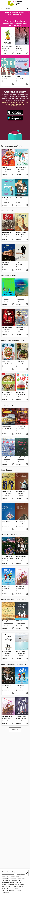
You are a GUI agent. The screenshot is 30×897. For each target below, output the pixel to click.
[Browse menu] (27, 9)
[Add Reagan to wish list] (27, 270)
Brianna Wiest (7, 653)
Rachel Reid (6, 588)
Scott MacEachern (22, 523)
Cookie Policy (6, 892)
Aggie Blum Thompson (8, 558)
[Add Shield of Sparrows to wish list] (27, 564)
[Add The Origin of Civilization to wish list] (27, 529)
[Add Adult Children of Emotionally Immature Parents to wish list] (27, 628)
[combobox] (12, 9)
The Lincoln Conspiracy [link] (7, 262)
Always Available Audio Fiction (12, 535)
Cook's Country (7, 394)
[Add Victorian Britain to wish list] (27, 499)
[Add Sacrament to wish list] (27, 304)
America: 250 (6, 211)
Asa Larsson (20, 48)
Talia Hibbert (6, 200)
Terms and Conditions (8, 874)
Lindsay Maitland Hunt (8, 363)
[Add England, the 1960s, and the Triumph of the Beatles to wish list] (13, 499)
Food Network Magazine (22, 394)
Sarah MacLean (7, 169)
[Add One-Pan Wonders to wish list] (13, 400)
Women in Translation (15, 21)
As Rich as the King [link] (7, 76)
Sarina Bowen (21, 200)
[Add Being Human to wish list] (13, 529)
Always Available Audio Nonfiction (14, 600)
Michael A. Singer (21, 653)
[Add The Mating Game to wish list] (27, 175)
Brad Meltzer (6, 264)
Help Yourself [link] (6, 362)
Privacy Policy (20, 874)
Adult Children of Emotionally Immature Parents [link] (21, 621)
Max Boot (20, 264)
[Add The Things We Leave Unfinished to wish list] (27, 594)
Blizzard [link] (18, 76)
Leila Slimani (6, 48)
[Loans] (24, 9)
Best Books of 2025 (8, 276)
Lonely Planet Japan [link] (7, 426)
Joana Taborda (7, 459)
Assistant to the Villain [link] (21, 716)
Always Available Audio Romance (13, 664)
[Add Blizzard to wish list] (27, 84)
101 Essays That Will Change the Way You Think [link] (7, 651)
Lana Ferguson (21, 169)
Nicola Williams (21, 428)
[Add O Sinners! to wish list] (13, 304)
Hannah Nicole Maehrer (22, 718)
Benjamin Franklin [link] (21, 232)
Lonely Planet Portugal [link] (7, 457)
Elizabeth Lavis (21, 459)
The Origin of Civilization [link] (21, 522)
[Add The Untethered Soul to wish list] (27, 659)
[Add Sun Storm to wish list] (27, 53)
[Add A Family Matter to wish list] (27, 335)
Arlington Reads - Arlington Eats (13, 340)
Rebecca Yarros (21, 588)
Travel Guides (6, 405)
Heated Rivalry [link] (6, 586)
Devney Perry (20, 558)
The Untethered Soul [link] (21, 651)
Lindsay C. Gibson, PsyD (22, 623)
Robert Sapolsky (7, 523)
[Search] (2, 8)
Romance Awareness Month (11, 146)
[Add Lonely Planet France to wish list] (27, 434)
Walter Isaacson (21, 234)
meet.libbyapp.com (14, 106)
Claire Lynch (20, 329)
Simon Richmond (7, 428)
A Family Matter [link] (20, 327)
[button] (13, 46)
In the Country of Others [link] (7, 46)
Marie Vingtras (21, 78)
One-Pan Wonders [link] (7, 392)
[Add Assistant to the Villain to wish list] (27, 724)
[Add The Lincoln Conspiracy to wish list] (13, 270)
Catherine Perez (21, 363)
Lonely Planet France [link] (21, 426)
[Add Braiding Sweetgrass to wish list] (13, 628)
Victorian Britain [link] (20, 491)
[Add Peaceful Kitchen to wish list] (27, 369)
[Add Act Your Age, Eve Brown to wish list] (13, 205)
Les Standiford (7, 234)
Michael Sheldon (7, 493)
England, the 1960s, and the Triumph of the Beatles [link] (7, 491)
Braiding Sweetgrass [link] (7, 621)
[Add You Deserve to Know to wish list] (13, 564)
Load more (15, 729)
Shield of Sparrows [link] (21, 556)
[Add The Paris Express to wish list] (13, 335)
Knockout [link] (4, 167)
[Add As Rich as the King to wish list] (13, 84)
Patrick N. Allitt (21, 493)
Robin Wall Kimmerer (8, 623)
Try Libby (6, 13)
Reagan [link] (18, 262)
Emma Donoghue (7, 329)
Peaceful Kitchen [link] (20, 362)
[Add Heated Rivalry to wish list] (13, 594)
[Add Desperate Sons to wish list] (13, 240)
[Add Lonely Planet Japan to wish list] (13, 434)
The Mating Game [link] (21, 167)
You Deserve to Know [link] (7, 556)
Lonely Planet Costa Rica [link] (21, 457)
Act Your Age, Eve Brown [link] (7, 198)
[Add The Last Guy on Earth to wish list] (27, 205)
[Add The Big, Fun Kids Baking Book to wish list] (27, 400)
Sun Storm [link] (19, 46)
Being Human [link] (6, 522)
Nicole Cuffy (6, 299)
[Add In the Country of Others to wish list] (13, 53)
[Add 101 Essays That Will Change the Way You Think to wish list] (13, 659)
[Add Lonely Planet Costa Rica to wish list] (27, 464)
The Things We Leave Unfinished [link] (21, 586)
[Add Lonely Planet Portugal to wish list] (13, 464)
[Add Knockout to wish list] (13, 175)
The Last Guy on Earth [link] (21, 198)
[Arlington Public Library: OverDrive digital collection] (15, 3)
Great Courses (6, 470)
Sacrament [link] (19, 297)
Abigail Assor (6, 78)
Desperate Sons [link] (6, 232)
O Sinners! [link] (5, 297)
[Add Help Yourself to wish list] (13, 369)
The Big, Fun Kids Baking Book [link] (21, 392)
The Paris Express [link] (7, 327)
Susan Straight (21, 299)
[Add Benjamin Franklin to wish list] (27, 240)
